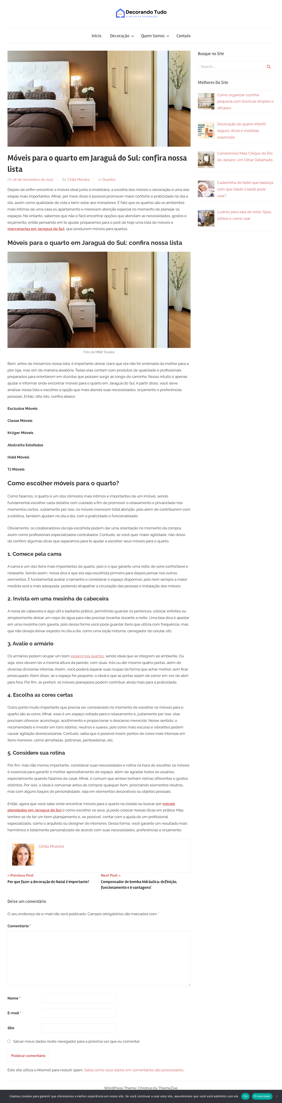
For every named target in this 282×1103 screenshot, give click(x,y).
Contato (183, 36)
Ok (245, 1096)
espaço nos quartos (87, 656)
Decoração (119, 36)
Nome (13, 998)
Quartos (108, 179)
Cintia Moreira (78, 179)
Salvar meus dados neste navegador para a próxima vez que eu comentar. (76, 1041)
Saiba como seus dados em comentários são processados (133, 1070)
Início (96, 36)
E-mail (14, 1013)
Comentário (19, 926)
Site (10, 1028)
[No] (276, 1096)
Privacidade (262, 1096)
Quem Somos (153, 36)
